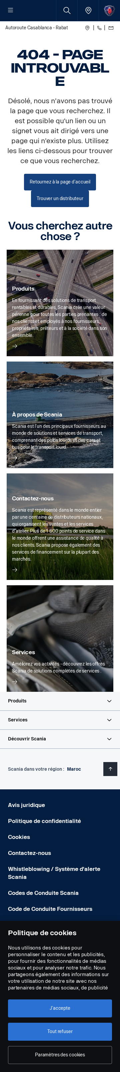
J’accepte (60, 1008)
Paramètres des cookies (60, 1055)
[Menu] (10, 10)
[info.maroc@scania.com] (110, 28)
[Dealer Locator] (88, 10)
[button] (60, 701)
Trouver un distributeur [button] (60, 198)
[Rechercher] (66, 10)
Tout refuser (59, 1031)
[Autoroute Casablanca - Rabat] (87, 28)
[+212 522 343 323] (99, 28)
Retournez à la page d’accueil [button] (60, 182)
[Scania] (109, 10)
